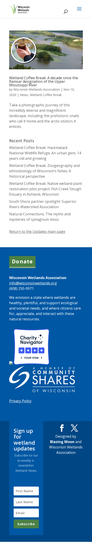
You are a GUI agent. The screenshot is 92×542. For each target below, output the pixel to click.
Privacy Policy (20, 400)
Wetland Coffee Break (46, 95)
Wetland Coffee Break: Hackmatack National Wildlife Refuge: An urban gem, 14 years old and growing (45, 153)
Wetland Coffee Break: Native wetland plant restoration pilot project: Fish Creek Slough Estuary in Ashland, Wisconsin (45, 189)
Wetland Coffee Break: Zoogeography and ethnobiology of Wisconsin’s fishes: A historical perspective (44, 171)
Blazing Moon (62, 441)
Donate (22, 261)
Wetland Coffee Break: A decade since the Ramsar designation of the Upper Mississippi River (43, 81)
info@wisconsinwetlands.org (33, 283)
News (24, 95)
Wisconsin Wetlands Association (36, 89)
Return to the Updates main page (37, 231)
